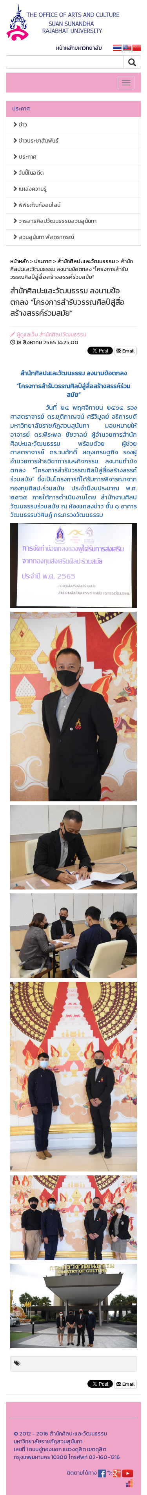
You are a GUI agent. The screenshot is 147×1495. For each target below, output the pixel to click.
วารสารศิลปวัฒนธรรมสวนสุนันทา (57, 221)
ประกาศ (21, 109)
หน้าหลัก (19, 261)
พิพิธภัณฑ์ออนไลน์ (39, 205)
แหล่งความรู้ (32, 189)
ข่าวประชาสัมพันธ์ (38, 141)
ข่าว (22, 125)
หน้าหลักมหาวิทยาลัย (79, 48)
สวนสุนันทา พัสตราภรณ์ (46, 237)
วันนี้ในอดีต (31, 173)
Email (127, 350)
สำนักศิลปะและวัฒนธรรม (86, 261)
